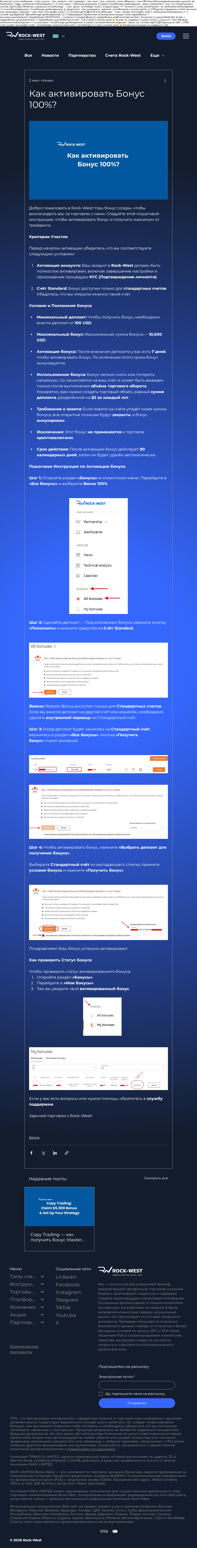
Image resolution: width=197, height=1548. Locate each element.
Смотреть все (156, 1178)
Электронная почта (117, 1377)
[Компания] (43, 1307)
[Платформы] (43, 1299)
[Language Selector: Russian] (58, 36)
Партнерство (82, 55)
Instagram (68, 1292)
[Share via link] (66, 1153)
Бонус (34, 1137)
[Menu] (186, 36)
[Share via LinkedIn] (55, 1153)
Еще (154, 55)
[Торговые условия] (43, 1292)
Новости (50, 55)
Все (28, 55)
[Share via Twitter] (43, 1153)
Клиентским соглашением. (92, 1449)
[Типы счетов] (43, 1276)
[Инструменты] (43, 1284)
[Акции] (43, 1315)
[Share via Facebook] (31, 1153)
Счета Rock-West (123, 55)
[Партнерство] (43, 1322)
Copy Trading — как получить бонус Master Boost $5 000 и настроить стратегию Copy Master (59, 1237)
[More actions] (165, 81)
